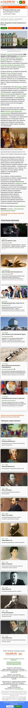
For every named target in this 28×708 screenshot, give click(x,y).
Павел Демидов (7, 490)
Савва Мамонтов (7, 540)
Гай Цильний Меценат (8, 441)
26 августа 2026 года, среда (12, 10)
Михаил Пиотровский (7, 94)
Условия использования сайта (14, 661)
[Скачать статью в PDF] (24, 28)
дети (23, 157)
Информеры (14, 659)
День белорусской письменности (12, 272)
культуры (7, 111)
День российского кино (9, 240)
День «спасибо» (21, 96)
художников (4, 65)
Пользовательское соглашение (13, 663)
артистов (10, 65)
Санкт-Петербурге (12, 73)
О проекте (5, 658)
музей (4, 170)
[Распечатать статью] (26, 28)
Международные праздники (8, 400)
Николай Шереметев (8, 466)
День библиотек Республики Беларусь (14, 334)
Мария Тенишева (7, 564)
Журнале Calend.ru (19, 206)
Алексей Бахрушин (7, 612)
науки (12, 111)
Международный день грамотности (13, 303)
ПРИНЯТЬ (18, 706)
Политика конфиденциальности (13, 664)
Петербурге (18, 183)
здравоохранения (5, 113)
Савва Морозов (6, 589)
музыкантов (17, 65)
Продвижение (11, 658)
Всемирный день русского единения (13, 398)
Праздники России (6, 242)
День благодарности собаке (11, 12)
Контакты (22, 658)
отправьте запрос (22, 699)
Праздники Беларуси (6, 274)
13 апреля (4, 28)
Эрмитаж (19, 87)
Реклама (17, 658)
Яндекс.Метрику (14, 703)
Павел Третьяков (7, 515)
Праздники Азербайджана (8, 369)
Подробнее (10, 706)
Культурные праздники (10, 220)
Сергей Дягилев (7, 638)
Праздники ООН (5, 305)
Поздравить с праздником (15, 28)
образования (18, 111)
